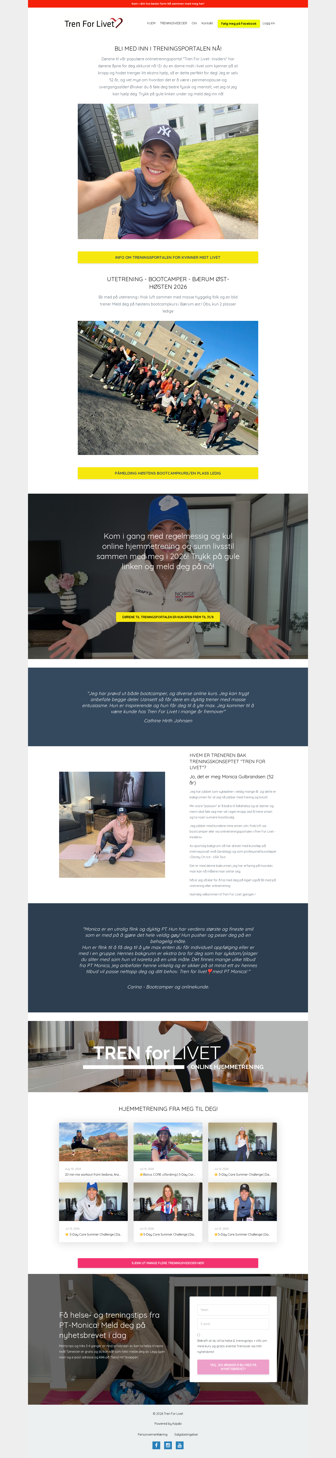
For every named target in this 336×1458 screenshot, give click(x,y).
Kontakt (207, 23)
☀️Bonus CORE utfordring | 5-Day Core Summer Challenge (181, 1174)
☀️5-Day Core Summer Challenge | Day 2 (243, 1234)
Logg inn (269, 23)
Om (194, 23)
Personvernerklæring (152, 1434)
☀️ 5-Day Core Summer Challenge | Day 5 (243, 1174)
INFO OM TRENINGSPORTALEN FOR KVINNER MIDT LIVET (167, 257)
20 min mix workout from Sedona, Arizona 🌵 (97, 1174)
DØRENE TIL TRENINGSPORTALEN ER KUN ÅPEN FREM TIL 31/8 (168, 617)
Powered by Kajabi (168, 1424)
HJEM (151, 23)
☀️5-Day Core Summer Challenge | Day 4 (168, 1234)
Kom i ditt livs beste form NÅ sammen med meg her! (168, 3)
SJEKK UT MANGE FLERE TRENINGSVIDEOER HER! (168, 1263)
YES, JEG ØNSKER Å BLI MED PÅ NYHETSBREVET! (233, 1367)
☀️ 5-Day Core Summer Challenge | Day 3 (94, 1234)
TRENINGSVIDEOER (173, 23)
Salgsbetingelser (186, 1434)
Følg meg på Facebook (238, 23)
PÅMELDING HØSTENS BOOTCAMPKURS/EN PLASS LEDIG (168, 473)
